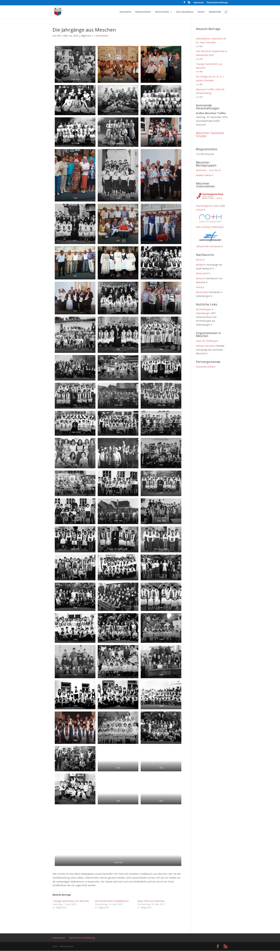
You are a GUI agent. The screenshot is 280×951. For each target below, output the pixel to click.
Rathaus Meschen (205, 345)
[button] (75, 64)
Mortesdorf (202, 273)
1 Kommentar (101, 35)
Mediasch (201, 264)
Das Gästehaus (184, 12)
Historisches (162, 12)
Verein (201, 12)
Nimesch (200, 278)
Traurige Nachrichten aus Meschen (70, 900)
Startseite (125, 12)
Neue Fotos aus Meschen (151, 900)
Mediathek (215, 12)
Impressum (198, 3)
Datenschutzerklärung (217, 3)
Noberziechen (143, 12)
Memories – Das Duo (207, 170)
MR (59, 35)
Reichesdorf (202, 292)
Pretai (199, 287)
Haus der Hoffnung (206, 340)
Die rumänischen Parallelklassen (112, 900)
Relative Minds (203, 175)
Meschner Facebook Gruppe (210, 134)
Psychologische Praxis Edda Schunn (210, 207)
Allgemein (86, 35)
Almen (199, 259)
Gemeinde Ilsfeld (204, 366)
